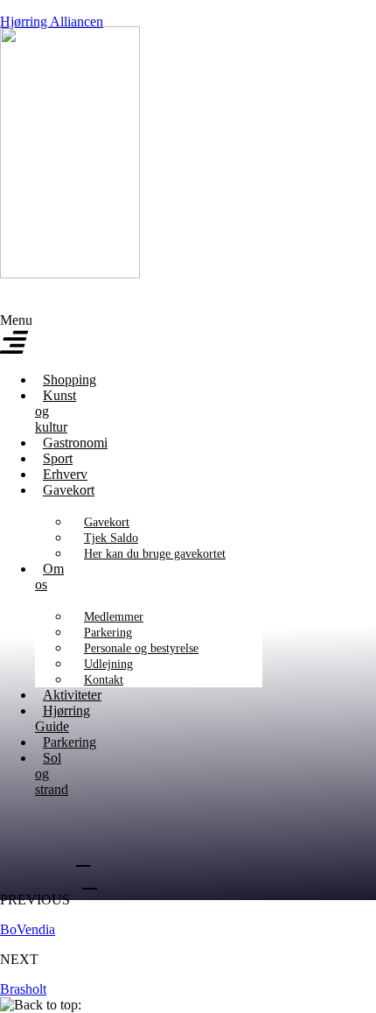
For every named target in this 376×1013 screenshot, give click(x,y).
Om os (49, 576)
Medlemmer (113, 616)
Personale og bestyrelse (141, 648)
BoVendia (27, 929)
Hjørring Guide (62, 718)
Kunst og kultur (55, 411)
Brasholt (23, 988)
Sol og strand (51, 773)
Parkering (108, 632)
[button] (17, 335)
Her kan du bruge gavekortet (155, 553)
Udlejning (108, 664)
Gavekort (68, 489)
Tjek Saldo (111, 538)
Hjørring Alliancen (51, 21)
